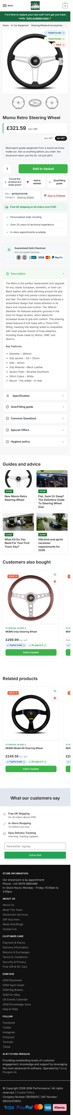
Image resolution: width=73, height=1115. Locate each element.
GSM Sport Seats (13, 985)
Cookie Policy (25, 1092)
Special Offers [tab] (20, 430)
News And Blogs (13, 924)
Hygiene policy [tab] (20, 441)
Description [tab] (18, 273)
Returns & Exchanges (16, 952)
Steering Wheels (25, 197)
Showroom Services (15, 914)
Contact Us (10, 929)
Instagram (9, 1032)
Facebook (9, 1022)
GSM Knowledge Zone (17, 1004)
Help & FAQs (10, 1009)
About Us (8, 905)
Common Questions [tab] (23, 418)
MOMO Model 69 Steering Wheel (24, 748)
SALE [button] (12, 576)
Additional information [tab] (35, 396)
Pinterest (8, 1037)
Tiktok (6, 1047)
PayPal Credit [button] (16, 645)
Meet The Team (13, 909)
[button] (55, 33)
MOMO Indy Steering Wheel (21, 631)
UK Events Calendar (15, 999)
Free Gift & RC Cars (15, 966)
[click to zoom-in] (35, 61)
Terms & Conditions (15, 957)
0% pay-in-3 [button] (37, 645)
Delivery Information (15, 947)
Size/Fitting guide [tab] (22, 406)
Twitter (7, 1027)
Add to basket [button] (31, 652)
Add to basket (43, 169)
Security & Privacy (14, 962)
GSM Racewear (12, 980)
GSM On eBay (11, 994)
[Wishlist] (55, 574)
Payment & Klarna (14, 942)
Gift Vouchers (11, 919)
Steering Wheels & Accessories (46, 25)
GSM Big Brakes (13, 990)
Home (6, 25)
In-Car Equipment (20, 25)
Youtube (8, 1042)
